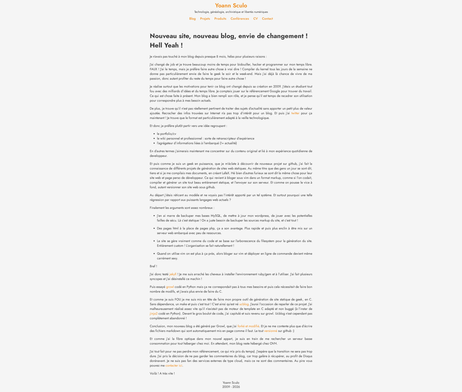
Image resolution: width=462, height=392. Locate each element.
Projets (205, 18)
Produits (220, 18)
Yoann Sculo (231, 5)
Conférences (240, 18)
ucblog (244, 304)
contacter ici (173, 365)
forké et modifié (248, 326)
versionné (270, 330)
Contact (267, 18)
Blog (192, 18)
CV (255, 18)
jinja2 (154, 313)
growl (170, 286)
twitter (295, 113)
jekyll (172, 274)
